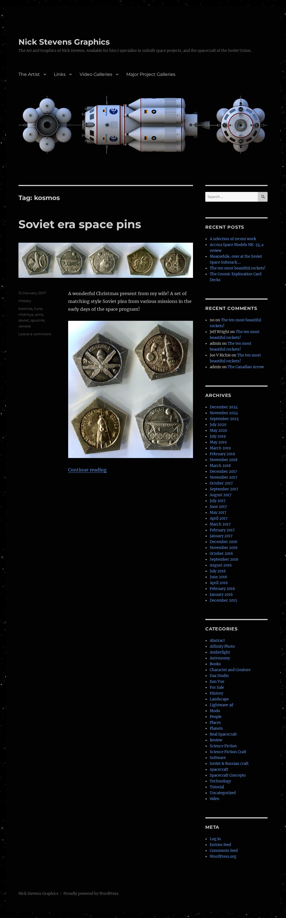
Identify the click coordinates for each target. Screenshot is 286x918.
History (24, 300)
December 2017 (223, 471)
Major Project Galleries (150, 74)
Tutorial (217, 787)
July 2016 (218, 571)
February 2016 (222, 588)
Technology (220, 781)
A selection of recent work (233, 239)
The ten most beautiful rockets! (238, 268)
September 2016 (224, 559)
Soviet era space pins (79, 224)
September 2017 (224, 489)
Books (215, 664)
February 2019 (222, 454)
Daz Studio (219, 675)
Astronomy (220, 658)
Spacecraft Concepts (228, 775)
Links (60, 74)
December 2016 (223, 541)
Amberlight (220, 652)
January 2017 (221, 536)
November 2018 (223, 459)
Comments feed (224, 850)
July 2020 (218, 424)
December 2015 (223, 600)
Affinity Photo (222, 646)
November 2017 (223, 477)
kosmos (25, 308)
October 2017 (221, 483)
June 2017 (218, 506)
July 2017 (218, 500)
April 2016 (219, 582)
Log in (215, 839)
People (215, 716)
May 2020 (218, 430)
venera (24, 326)
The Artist (29, 74)
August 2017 (221, 495)
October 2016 (221, 553)
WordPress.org (223, 856)
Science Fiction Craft (228, 752)
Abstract (217, 640)
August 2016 (221, 565)
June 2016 (218, 577)
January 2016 (221, 594)
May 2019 (218, 442)
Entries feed (220, 844)
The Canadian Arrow (246, 367)
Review (216, 740)
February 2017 (222, 530)
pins (39, 314)
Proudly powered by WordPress (91, 893)
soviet (23, 320)
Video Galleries (96, 74)
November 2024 (224, 413)
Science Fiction (223, 746)
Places (215, 722)
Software (218, 757)
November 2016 (224, 547)
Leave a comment (34, 334)
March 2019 (220, 448)
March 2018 (220, 465)
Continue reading (87, 470)
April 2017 (219, 518)
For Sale (217, 687)
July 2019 (218, 436)
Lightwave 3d (221, 705)
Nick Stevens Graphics (64, 42)
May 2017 (218, 512)
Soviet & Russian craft (229, 763)
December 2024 (224, 407)
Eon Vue (217, 681)
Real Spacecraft (223, 734)
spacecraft (219, 769)
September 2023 (224, 418)
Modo (215, 711)
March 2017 (220, 524)
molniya (26, 314)
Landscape (219, 699)
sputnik (38, 320)
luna (38, 308)
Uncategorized (223, 793)
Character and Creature (230, 670)
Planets (216, 728)
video (214, 798)
